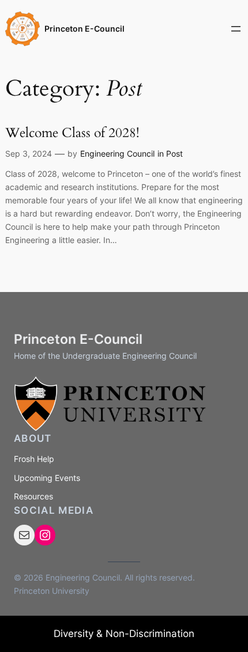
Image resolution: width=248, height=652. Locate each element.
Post (174, 153)
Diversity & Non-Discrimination (124, 633)
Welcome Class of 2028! (72, 133)
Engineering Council (117, 153)
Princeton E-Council (84, 28)
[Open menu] (236, 29)
